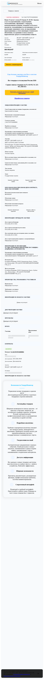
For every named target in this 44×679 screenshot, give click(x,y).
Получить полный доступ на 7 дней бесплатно (22, 92)
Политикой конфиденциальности (21, 674)
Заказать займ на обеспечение (30, 210)
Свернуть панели (13, 11)
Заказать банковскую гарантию (13, 210)
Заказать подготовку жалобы (30, 181)
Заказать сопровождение (13, 64)
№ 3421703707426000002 (17, 352)
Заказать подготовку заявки (13, 181)
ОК (38, 673)
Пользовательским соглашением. (12, 676)
